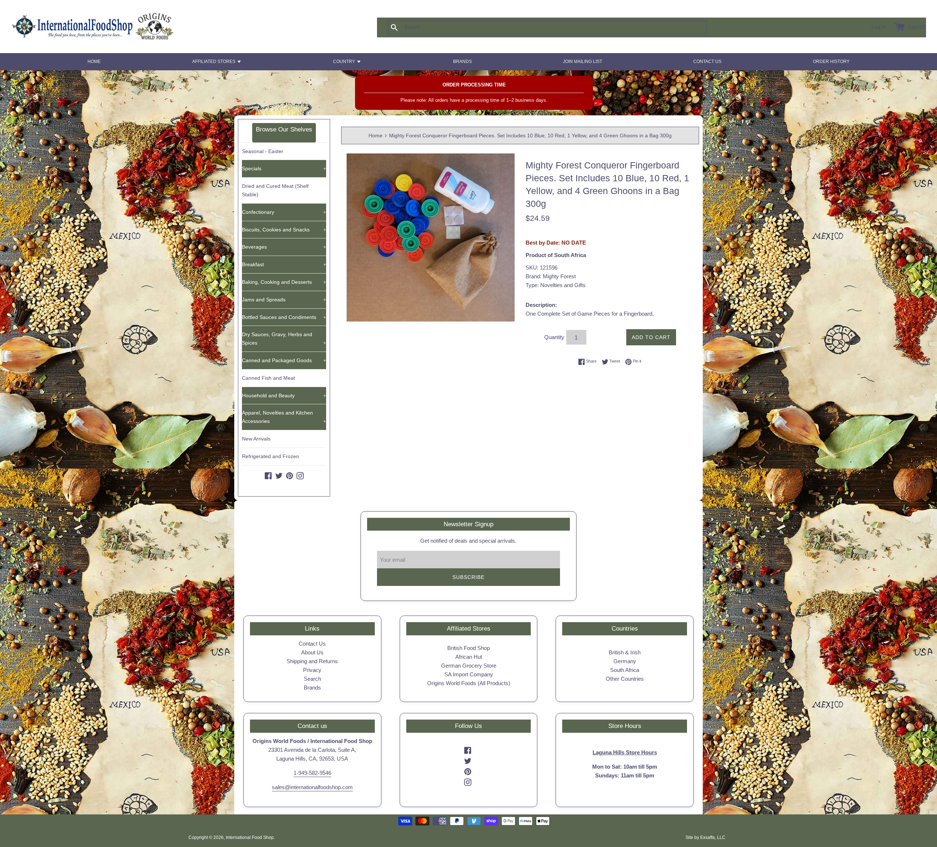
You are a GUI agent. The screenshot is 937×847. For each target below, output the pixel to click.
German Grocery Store (468, 665)
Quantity (554, 337)
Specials (284, 168)
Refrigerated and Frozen (270, 456)
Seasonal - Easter (262, 151)
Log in (878, 27)
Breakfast (284, 264)
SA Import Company (468, 674)
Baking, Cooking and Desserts (284, 282)
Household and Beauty (284, 395)
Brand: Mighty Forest (551, 276)
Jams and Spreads (284, 299)
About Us (312, 652)
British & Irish (625, 652)
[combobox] (559, 27)
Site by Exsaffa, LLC (705, 837)
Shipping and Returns (312, 661)
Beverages (284, 247)
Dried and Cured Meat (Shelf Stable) (275, 190)
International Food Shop (250, 837)
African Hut (468, 657)
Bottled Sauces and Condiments (284, 317)
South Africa (624, 670)
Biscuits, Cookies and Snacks (284, 230)
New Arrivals (256, 439)
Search (312, 679)
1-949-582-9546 (312, 773)
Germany (624, 661)
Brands (312, 687)
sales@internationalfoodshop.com (312, 787)
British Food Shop (468, 648)
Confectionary (284, 212)
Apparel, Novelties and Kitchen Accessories (284, 417)
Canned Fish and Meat (268, 378)
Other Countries (625, 679)
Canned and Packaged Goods (284, 360)
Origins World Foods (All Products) (468, 683)
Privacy (312, 670)
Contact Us (312, 643)
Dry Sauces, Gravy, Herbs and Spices (284, 338)
